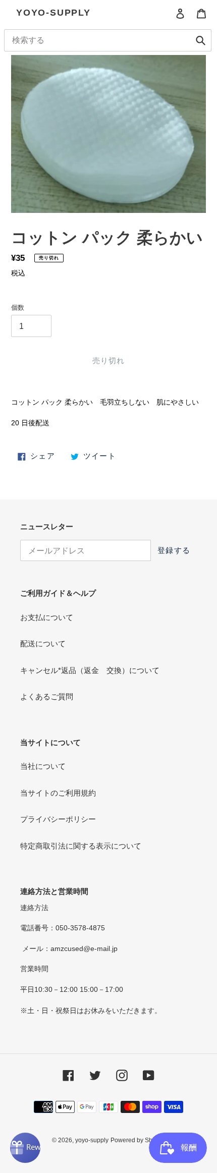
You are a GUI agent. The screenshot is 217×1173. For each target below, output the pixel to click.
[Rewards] (25, 1148)
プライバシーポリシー (58, 819)
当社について (43, 766)
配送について (43, 643)
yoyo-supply (53, 13)
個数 (17, 307)
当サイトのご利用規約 (58, 793)
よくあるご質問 (46, 696)
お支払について (46, 617)
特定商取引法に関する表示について (80, 846)
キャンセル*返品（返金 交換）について (89, 670)
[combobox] (107, 40)
